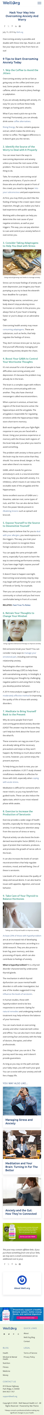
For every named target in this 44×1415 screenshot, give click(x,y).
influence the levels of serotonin (17, 994)
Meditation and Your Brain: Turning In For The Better (21, 1166)
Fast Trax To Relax (22, 605)
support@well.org (10, 1396)
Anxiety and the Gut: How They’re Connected (21, 1212)
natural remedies (11, 1011)
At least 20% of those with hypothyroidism (22, 935)
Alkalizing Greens (10, 511)
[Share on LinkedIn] (16, 26)
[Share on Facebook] (5, 26)
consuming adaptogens (13, 329)
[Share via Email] (20, 26)
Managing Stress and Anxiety (19, 1121)
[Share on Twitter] (8, 26)
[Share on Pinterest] (12, 26)
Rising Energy (9, 127)
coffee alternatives (22, 121)
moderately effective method (16, 695)
